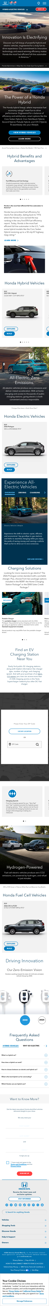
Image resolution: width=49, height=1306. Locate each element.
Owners (5, 1243)
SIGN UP (41, 9)
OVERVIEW (10, 493)
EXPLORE (11, 329)
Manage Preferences (24, 1301)
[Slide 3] (24, 199)
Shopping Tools (8, 1226)
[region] (24, 1289)
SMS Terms (25, 1267)
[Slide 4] (26, 199)
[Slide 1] (20, 199)
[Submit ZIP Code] (37, 744)
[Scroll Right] (45, 1046)
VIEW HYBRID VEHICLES (24, 132)
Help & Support (8, 1237)
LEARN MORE (24, 139)
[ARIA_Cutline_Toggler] (46, 66)
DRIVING (22, 493)
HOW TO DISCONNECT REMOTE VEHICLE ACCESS (24, 1263)
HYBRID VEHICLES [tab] (10, 1046)
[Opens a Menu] (44, 3)
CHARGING (35, 493)
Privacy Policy (16, 1166)
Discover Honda (9, 1231)
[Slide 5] (28, 199)
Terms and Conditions (19, 1164)
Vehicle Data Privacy (11, 1267)
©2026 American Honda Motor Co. (15, 1252)
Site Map (35, 1270)
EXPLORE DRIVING (34, 559)
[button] (38, 3)
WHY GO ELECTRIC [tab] (31, 1046)
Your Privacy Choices (18, 1270)
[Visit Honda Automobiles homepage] (24, 1186)
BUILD (9, 334)
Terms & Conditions (36, 1267)
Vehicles (5, 1220)
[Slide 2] (22, 199)
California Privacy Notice (32, 1291)
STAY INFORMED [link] (24, 1199)
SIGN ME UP (24, 1173)
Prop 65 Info (29, 1260)
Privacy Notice (18, 1260)
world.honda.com (26, 1256)
